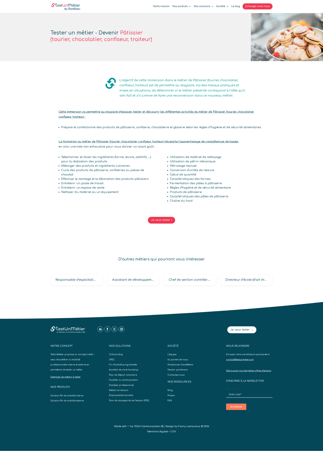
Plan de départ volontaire (123, 375)
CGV (173, 431)
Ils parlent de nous (178, 359)
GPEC (112, 359)
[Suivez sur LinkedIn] (100, 329)
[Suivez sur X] (114, 329)
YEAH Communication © (148, 426)
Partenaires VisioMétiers (180, 365)
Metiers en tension (118, 390)
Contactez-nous (176, 375)
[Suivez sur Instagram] (121, 329)
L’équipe (172, 354)
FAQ (170, 400)
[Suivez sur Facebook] (107, 329)
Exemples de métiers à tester (65, 377)
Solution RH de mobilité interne (66, 395)
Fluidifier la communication (123, 380)
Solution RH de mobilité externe (67, 401)
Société (220, 6)
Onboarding (116, 354)
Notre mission (161, 6)
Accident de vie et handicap (123, 370)
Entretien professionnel (121, 385)
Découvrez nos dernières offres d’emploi (248, 371)
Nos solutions (202, 6)
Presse (171, 395)
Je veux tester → (241, 329)
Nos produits (180, 6)
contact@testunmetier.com (240, 359)
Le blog (235, 6)
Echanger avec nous (257, 6)
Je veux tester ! (161, 220)
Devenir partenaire (178, 370)
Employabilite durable (121, 395)
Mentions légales (157, 431)
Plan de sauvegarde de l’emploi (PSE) (129, 400)
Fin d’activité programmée (123, 365)
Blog (170, 390)
